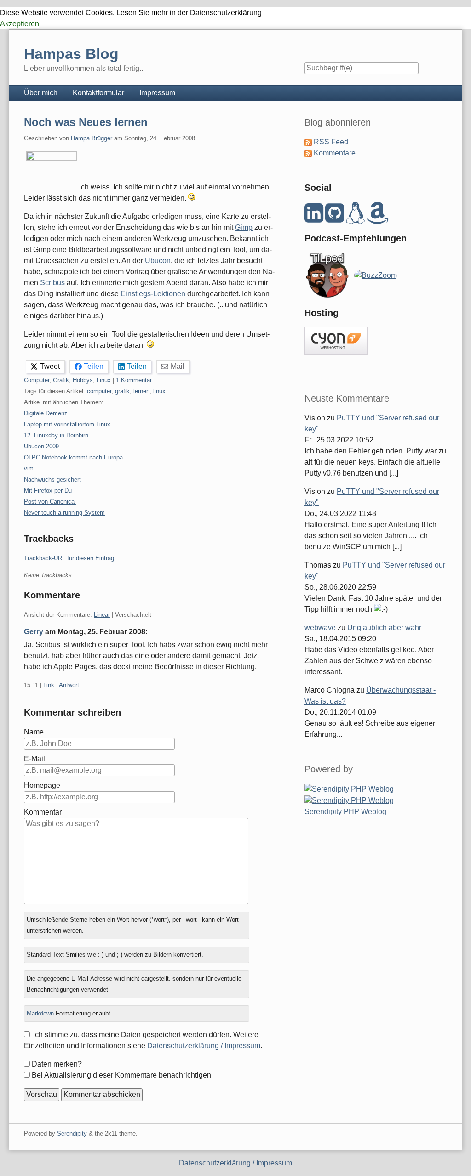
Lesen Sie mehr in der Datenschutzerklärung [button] (189, 13)
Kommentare (335, 153)
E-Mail (34, 759)
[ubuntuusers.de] (355, 218)
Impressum (157, 93)
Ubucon (158, 260)
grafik (122, 391)
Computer (36, 380)
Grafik (61, 380)
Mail (177, 366)
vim (29, 468)
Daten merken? (57, 1064)
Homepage (42, 785)
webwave (320, 627)
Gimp (244, 227)
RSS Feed (331, 142)
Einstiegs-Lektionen (153, 294)
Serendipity (72, 1133)
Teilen (93, 366)
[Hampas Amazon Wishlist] (378, 218)
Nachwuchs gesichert (52, 479)
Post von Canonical (50, 501)
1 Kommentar (134, 380)
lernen (141, 391)
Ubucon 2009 (41, 446)
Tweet (50, 366)
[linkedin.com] (313, 218)
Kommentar (43, 812)
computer (99, 391)
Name (34, 732)
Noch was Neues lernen (86, 122)
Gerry (33, 632)
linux (159, 391)
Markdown (40, 1013)
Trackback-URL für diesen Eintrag (69, 558)
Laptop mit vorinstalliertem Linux (67, 424)
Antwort (69, 685)
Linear (102, 614)
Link (48, 685)
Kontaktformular (98, 93)
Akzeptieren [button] (19, 24)
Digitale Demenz (46, 413)
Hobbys (83, 380)
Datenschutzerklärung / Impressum (203, 1046)
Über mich (40, 93)
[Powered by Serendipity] (349, 788)
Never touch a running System (64, 512)
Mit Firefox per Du (48, 490)
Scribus (52, 283)
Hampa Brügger (91, 138)
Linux (104, 380)
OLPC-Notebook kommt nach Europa (73, 457)
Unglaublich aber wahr (384, 627)
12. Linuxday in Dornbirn (56, 435)
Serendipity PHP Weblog (345, 811)
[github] (334, 218)
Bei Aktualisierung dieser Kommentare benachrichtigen (121, 1075)
